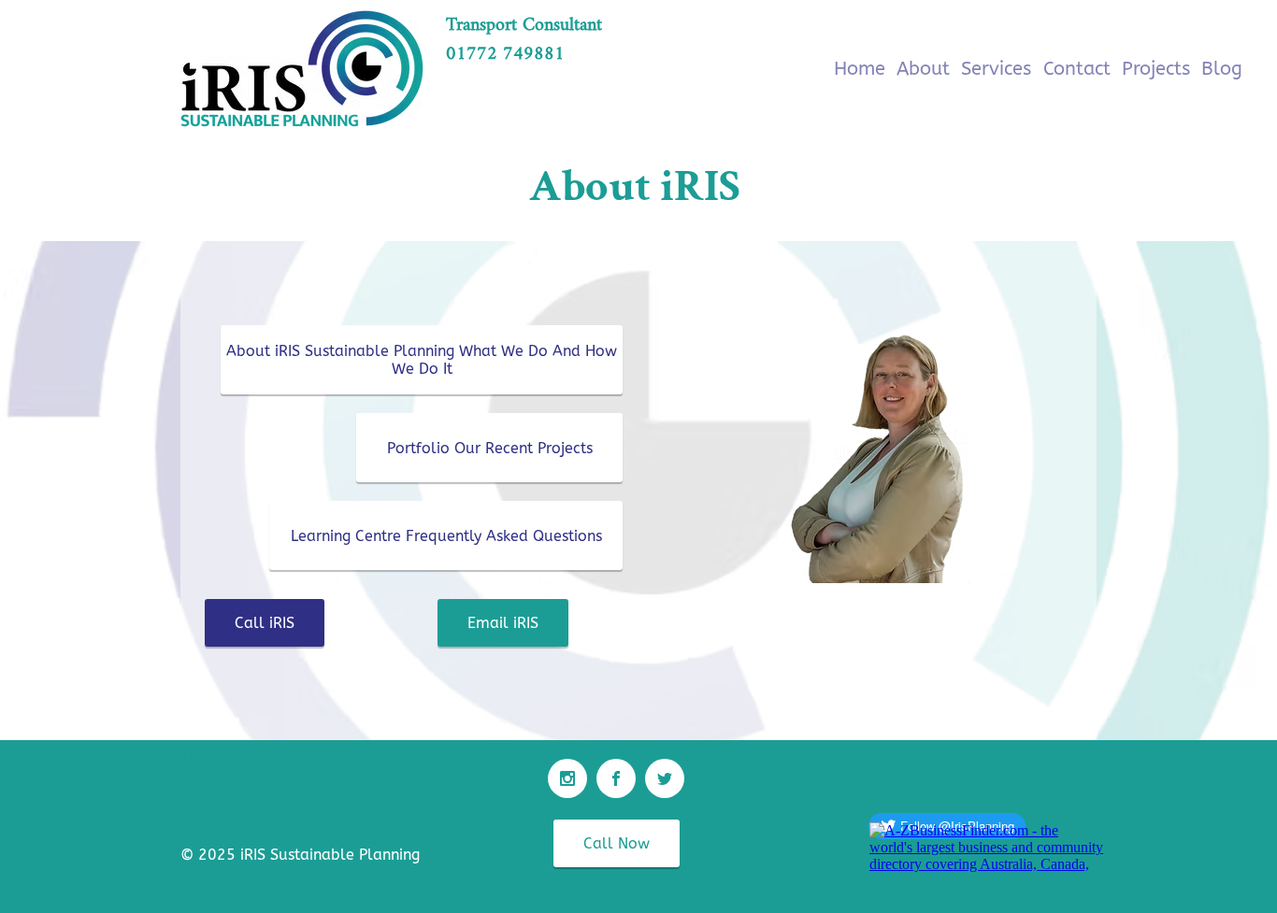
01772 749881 (505, 55)
